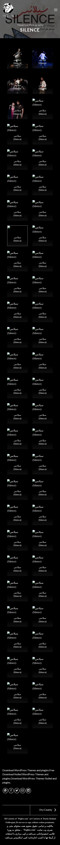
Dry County (45, 809)
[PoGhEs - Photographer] (8, 10)
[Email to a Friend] (22, 790)
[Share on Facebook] (11, 790)
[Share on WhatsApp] (5, 790)
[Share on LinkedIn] (28, 790)
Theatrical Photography (30, 24)
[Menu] (56, 10)
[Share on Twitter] (17, 790)
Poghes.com (23, 819)
